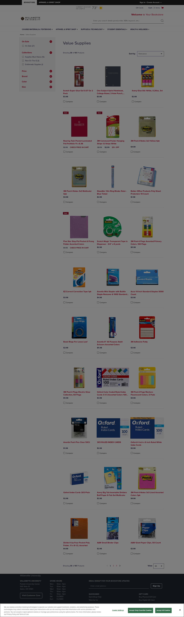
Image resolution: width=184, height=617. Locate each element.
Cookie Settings (118, 610)
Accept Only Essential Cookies (140, 610)
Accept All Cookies (163, 610)
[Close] (180, 610)
